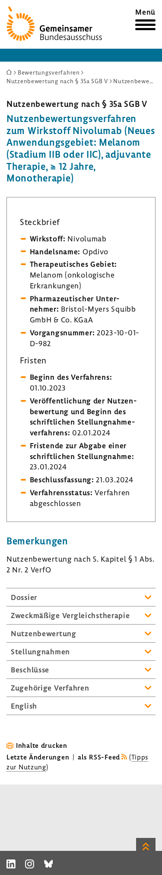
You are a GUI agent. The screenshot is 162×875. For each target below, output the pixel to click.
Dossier (24, 597)
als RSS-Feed (99, 757)
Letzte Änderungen (37, 757)
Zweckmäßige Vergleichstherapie (70, 615)
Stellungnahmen (40, 651)
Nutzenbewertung (43, 633)
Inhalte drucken (41, 745)
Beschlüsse (30, 669)
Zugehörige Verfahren (50, 687)
